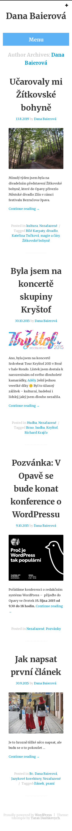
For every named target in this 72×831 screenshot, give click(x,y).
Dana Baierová (36, 16)
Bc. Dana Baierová (43, 774)
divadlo (52, 231)
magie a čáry (50, 235)
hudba (40, 427)
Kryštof (52, 427)
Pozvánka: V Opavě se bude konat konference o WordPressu (36, 488)
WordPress (43, 815)
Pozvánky (53, 629)
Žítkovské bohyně (36, 240)
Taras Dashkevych (45, 818)
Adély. (32, 380)
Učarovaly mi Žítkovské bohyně (36, 94)
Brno (30, 427)
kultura (32, 226)
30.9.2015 (22, 683)
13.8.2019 (22, 119)
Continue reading (24, 209)
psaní (50, 783)
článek (39, 783)
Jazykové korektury (26, 779)
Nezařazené (48, 226)
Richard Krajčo (36, 432)
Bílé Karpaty (35, 231)
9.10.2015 (22, 526)
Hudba (32, 423)
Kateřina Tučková (25, 235)
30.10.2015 (22, 321)
